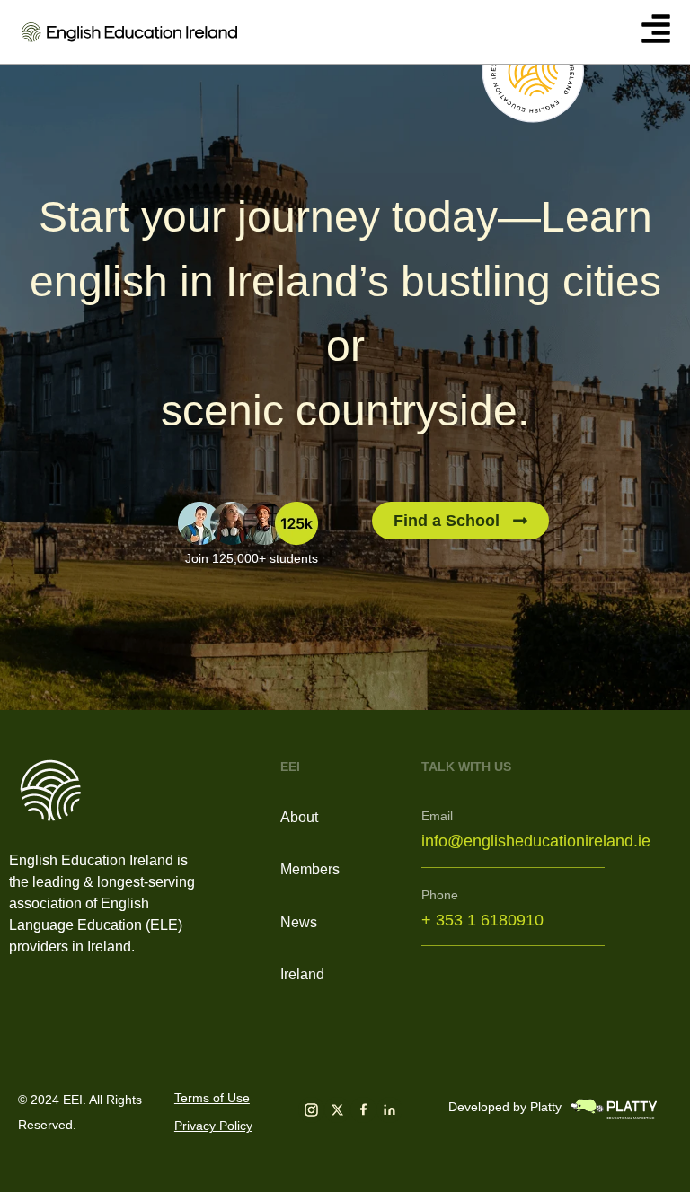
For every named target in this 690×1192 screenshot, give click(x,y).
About (299, 817)
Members (310, 869)
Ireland (302, 974)
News (298, 922)
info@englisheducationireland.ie (535, 841)
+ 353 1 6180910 (482, 920)
